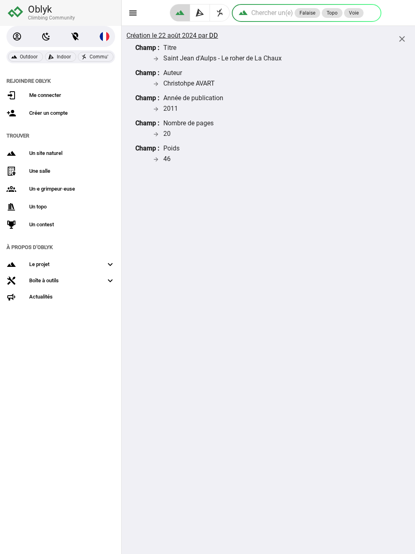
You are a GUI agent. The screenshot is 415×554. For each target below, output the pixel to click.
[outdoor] (180, 12)
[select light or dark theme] (46, 36)
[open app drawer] (133, 13)
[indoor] (200, 12)
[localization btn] (75, 36)
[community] (220, 12)
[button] (17, 36)
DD (213, 35)
